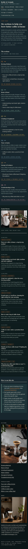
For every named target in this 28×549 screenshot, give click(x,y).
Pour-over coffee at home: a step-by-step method (12, 243)
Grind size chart (5, 486)
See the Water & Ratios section (10, 157)
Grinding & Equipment (7, 9)
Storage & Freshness (7, 12)
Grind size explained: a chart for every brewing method (12, 279)
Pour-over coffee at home (8, 484)
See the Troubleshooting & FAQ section (12, 199)
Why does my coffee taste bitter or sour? (13, 196)
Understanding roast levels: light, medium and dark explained (13, 260)
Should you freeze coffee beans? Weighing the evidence (14, 348)
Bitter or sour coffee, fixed (8, 491)
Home (2, 7)
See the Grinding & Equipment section (12, 134)
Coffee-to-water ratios (7, 489)
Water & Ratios (19, 9)
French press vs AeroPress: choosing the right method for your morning (12, 296)
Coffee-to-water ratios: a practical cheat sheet (12, 330)
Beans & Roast (20, 7)
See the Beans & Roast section (10, 110)
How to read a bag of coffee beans (11, 107)
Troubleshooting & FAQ (7, 15)
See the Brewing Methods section (11, 84)
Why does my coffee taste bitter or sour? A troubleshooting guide (13, 365)
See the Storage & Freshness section (12, 179)
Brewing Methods (9, 7)
